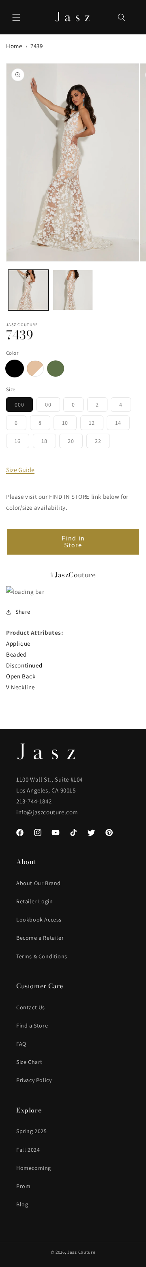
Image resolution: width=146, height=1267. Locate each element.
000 (24, 406)
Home (14, 46)
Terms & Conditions (41, 956)
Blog (22, 1204)
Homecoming (33, 1168)
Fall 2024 (28, 1149)
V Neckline (20, 687)
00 (52, 406)
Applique (18, 643)
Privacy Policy (34, 1080)
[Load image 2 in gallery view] (73, 290)
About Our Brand (38, 883)
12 (96, 424)
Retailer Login (34, 901)
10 (69, 424)
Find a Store (32, 1025)
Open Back (20, 676)
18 (48, 442)
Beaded (16, 654)
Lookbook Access (39, 919)
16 (22, 442)
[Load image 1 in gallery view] (28, 290)
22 (102, 442)
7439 (36, 46)
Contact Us (30, 1007)
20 (75, 442)
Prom (23, 1186)
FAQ (21, 1043)
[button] (16, 17)
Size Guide (20, 470)
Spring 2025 (31, 1131)
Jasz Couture (81, 1252)
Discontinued (24, 665)
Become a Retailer (40, 937)
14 (122, 424)
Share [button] (22, 611)
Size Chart (29, 1062)
